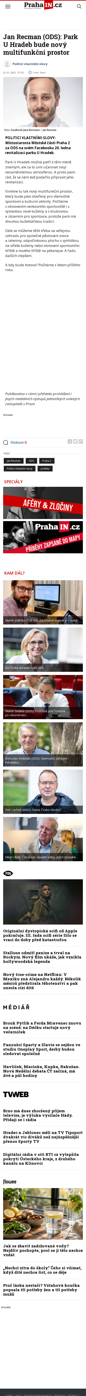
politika (45, 468)
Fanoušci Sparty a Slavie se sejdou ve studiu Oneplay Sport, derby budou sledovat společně (41, 1049)
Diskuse (18, 442)
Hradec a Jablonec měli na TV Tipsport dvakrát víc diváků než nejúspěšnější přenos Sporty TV (43, 1137)
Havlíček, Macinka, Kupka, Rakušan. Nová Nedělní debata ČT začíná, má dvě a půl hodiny (41, 1071)
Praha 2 (46, 461)
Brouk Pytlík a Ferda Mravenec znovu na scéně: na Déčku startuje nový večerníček (42, 1027)
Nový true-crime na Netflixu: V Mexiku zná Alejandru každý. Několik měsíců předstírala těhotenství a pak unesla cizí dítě (42, 981)
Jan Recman (13, 461)
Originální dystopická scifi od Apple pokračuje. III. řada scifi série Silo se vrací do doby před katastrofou (40, 935)
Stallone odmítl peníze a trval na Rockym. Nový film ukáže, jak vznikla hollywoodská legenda (42, 957)
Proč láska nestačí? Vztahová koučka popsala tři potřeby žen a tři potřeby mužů (41, 1290)
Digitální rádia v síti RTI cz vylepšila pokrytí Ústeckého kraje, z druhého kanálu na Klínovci (41, 1159)
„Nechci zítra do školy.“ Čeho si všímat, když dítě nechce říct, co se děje (42, 1270)
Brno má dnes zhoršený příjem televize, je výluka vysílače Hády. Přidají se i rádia (38, 1115)
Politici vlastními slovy (30, 64)
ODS (31, 461)
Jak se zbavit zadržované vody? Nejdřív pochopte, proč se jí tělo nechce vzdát (43, 1250)
